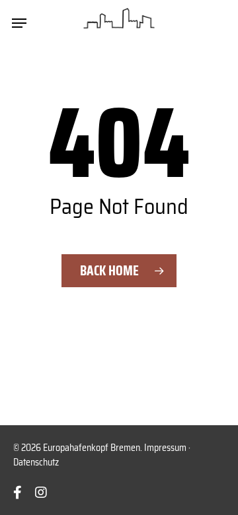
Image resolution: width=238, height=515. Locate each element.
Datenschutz (36, 462)
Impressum (165, 447)
